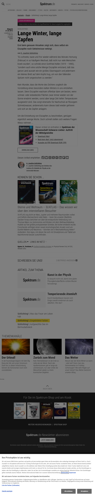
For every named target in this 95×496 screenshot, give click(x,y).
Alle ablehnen (68, 491)
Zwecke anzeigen (7, 491)
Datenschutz (65, 472)
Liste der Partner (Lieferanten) (10, 485)
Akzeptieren (84, 491)
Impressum (72, 472)
